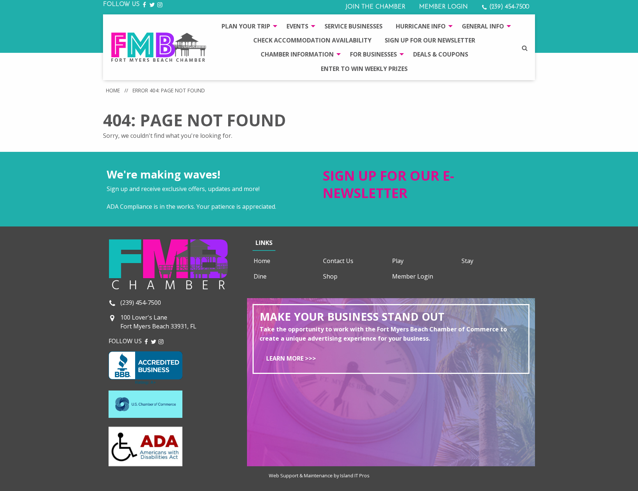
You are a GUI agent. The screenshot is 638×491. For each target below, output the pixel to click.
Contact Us (338, 261)
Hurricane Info (421, 26)
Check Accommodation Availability (312, 40)
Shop (330, 276)
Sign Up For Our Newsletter (430, 40)
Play (398, 261)
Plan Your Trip (246, 26)
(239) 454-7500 (508, 7)
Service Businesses (354, 26)
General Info (483, 26)
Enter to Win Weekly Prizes (364, 69)
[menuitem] (247, 26)
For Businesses (373, 54)
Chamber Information (297, 54)
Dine (260, 276)
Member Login (443, 7)
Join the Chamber (375, 7)
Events (297, 26)
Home (113, 90)
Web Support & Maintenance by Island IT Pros (319, 475)
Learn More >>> (291, 358)
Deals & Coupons (440, 54)
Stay (467, 261)
